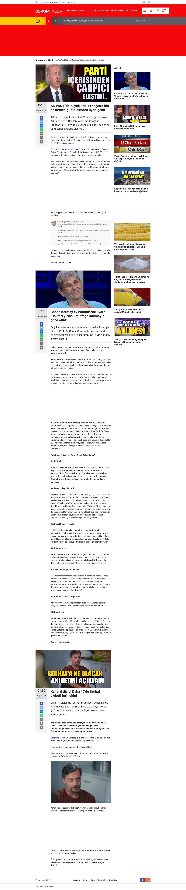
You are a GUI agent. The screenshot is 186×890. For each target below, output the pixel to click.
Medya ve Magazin (120, 11)
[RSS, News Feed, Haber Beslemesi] (147, 880)
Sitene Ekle (71, 2)
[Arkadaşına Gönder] (41, 133)
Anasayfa (76, 880)
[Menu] (145, 11)
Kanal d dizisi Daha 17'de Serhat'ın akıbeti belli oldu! (82, 21)
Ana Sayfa (71, 11)
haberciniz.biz (57, 359)
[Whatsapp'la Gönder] (41, 129)
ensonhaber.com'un (59, 738)
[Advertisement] (93, 41)
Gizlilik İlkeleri (101, 880)
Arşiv (63, 2)
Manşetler (44, 2)
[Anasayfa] (37, 2)
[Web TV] (144, 2)
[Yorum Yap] (41, 141)
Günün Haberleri (54, 2)
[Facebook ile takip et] (142, 880)
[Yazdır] (41, 137)
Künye (85, 880)
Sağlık (134, 11)
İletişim (92, 880)
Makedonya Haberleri (98, 11)
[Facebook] (41, 118)
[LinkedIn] (41, 125)
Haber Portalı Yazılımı (46, 887)
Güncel (82, 11)
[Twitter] (41, 122)
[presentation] (43, 21)
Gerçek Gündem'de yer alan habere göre (69, 149)
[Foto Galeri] (149, 2)
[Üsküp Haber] (49, 11)
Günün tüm (143, 21)
